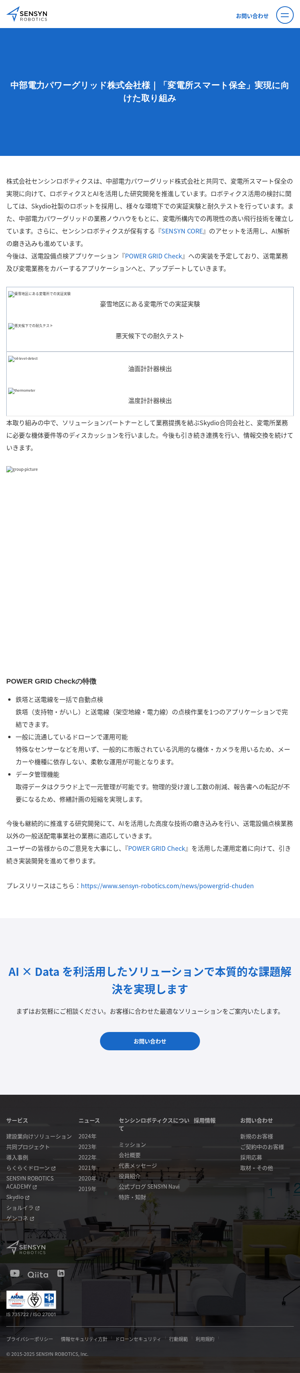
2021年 (87, 1168)
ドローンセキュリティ (138, 1339)
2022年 (87, 1157)
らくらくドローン (28, 1168)
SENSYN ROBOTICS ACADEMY (30, 1182)
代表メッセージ (138, 1165)
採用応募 (251, 1157)
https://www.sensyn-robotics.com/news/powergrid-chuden (167, 885)
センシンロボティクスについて (154, 1124)
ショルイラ (20, 1207)
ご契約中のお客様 (262, 1146)
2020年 (87, 1178)
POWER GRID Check (153, 255)
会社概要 (130, 1155)
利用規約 (205, 1339)
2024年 (87, 1136)
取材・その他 (256, 1168)
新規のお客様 (256, 1136)
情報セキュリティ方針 (84, 1339)
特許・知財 (132, 1197)
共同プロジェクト (28, 1146)
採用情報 (205, 1120)
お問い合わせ (252, 15)
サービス (17, 1120)
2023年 (87, 1146)
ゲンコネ (17, 1218)
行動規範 (178, 1339)
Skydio (14, 1197)
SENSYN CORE (182, 230)
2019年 (87, 1189)
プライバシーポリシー (29, 1339)
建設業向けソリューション (39, 1136)
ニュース (89, 1120)
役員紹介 (130, 1176)
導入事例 (17, 1157)
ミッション (132, 1144)
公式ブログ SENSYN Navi (149, 1186)
